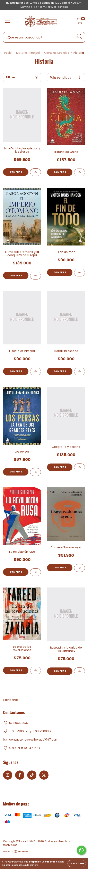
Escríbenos (10, 700)
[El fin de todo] (79, 272)
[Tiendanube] (16, 852)
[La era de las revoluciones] (35, 670)
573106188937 (19, 723)
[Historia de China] (79, 172)
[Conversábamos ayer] (79, 568)
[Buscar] (80, 36)
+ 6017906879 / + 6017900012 (30, 731)
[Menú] (7, 21)
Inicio (8, 53)
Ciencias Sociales (56, 53)
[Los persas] (35, 472)
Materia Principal (28, 53)
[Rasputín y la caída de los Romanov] (79, 671)
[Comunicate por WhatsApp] (81, 850)
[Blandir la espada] (79, 371)
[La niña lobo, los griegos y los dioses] (35, 172)
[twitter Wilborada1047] (44, 775)
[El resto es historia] (35, 371)
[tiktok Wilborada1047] (31, 775)
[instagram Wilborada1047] (7, 775)
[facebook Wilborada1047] (19, 775)
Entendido (76, 863)
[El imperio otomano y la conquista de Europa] (35, 275)
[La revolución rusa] (35, 572)
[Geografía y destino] (79, 467)
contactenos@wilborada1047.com (33, 739)
